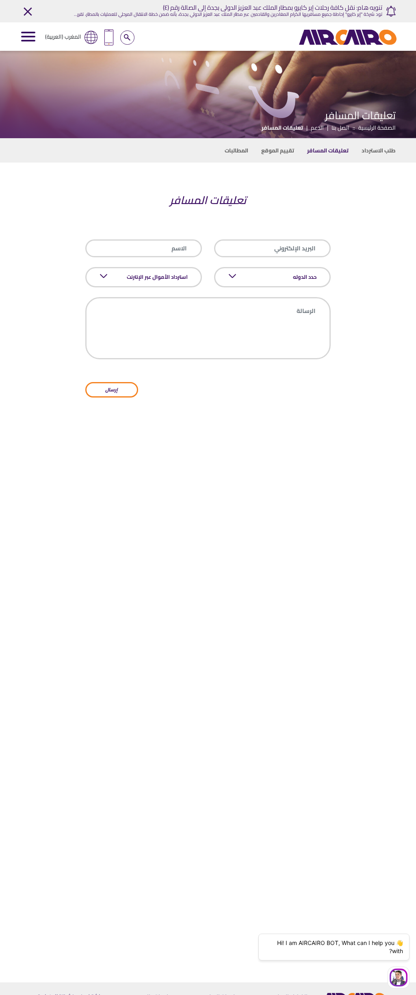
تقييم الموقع (277, 150)
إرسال (111, 389)
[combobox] (275, 277)
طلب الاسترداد (379, 150)
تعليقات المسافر (328, 150)
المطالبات (236, 150)
